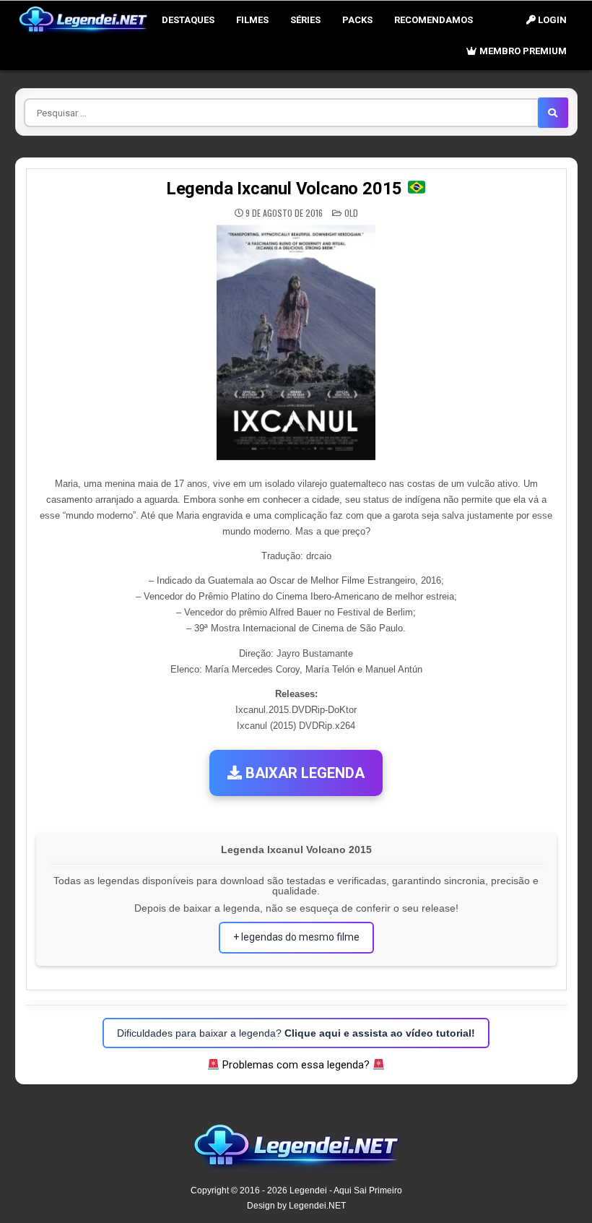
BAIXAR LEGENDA (303, 773)
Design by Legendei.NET (296, 1206)
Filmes (252, 19)
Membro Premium (522, 51)
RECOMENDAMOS (433, 19)
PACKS (357, 19)
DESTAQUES (188, 19)
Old (351, 213)
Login (551, 19)
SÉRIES (305, 19)
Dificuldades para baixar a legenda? (296, 1033)
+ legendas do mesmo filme (296, 937)
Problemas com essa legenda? (296, 1064)
